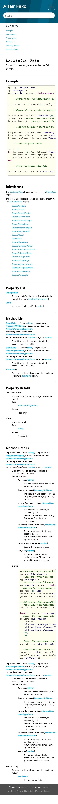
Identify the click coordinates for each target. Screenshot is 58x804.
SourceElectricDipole (21, 224)
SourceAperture (19, 205)
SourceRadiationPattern (22, 245)
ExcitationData (16, 192)
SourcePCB (17, 238)
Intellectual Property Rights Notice (21, 791)
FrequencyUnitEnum (15, 325)
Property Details (12, 45)
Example (9, 30)
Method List (10, 42)
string (40, 306)
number (31, 337)
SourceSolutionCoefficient (23, 249)
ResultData (51, 192)
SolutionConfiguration (38, 299)
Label (8, 302)
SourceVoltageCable (21, 256)
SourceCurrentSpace (21, 216)
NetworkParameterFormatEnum (20, 334)
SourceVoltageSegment (22, 267)
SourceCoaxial (18, 209)
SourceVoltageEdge (20, 260)
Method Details (12, 49)
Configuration (12, 292)
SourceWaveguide (20, 275)
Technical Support (43, 791)
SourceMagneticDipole (22, 227)
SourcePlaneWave (20, 242)
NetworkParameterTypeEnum (19, 328)
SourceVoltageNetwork (22, 264)
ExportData (11, 323)
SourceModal (18, 235)
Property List (11, 38)
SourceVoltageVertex (21, 271)
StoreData (10, 369)
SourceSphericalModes (22, 253)
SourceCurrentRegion (21, 213)
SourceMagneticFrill (20, 231)
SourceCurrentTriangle (22, 220)
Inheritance (10, 34)
